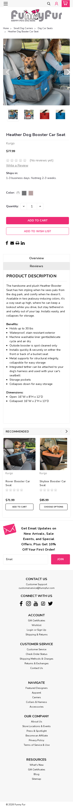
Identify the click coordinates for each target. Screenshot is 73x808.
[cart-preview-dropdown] (65, 3)
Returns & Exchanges (37, 663)
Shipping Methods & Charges (36, 658)
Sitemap (36, 779)
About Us (36, 721)
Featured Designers (37, 688)
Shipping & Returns (37, 634)
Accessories (37, 706)
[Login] (56, 4)
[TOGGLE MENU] (5, 4)
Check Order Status (36, 654)
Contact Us (36, 668)
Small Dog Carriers (23, 28)
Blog (36, 774)
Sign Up (41, 630)
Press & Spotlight (37, 731)
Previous (6, 72)
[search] (48, 4)
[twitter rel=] (50, 603)
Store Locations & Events (36, 726)
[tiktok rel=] (43, 603)
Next (67, 72)
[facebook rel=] (21, 603)
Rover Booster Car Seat (17, 483)
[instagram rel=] (28, 603)
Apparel (36, 692)
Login (30, 630)
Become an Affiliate (37, 735)
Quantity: (12, 206)
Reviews (36, 266)
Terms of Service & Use (36, 745)
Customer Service (36, 649)
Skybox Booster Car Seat (53, 483)
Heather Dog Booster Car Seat (23, 31)
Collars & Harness (36, 702)
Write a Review (17, 165)
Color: (12, 193)
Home (6, 28)
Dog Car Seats (45, 28)
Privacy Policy (36, 740)
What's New (37, 765)
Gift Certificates (36, 620)
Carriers (36, 697)
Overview (36, 258)
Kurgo (9, 473)
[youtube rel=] (35, 603)
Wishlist (36, 625)
